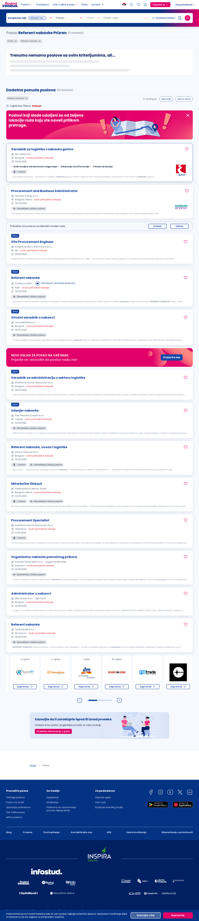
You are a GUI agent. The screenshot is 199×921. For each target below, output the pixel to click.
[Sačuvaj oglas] (187, 149)
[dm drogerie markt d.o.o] (74, 673)
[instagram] (160, 792)
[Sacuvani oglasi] (138, 4)
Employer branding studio (109, 807)
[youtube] (170, 792)
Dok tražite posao (15, 812)
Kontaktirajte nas (81, 832)
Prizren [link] (46, 765)
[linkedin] (190, 792)
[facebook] (151, 792)
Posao (33, 765)
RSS (109, 832)
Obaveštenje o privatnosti (177, 832)
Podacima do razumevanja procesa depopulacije (61, 809)
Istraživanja (52, 802)
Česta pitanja (51, 832)
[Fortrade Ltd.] (135, 673)
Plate (84, 4)
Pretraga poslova (15, 797)
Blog (9, 832)
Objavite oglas (103, 797)
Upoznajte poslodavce (18, 807)
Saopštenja (52, 797)
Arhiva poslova (14, 817)
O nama (27, 832)
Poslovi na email (15, 802)
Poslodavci (42, 4)
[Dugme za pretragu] (187, 18)
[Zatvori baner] (187, 115)
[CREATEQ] (166, 673)
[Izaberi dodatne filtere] (179, 18)
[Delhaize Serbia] (104, 673)
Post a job (100, 802)
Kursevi (95, 4)
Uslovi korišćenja (136, 832)
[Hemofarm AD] (43, 673)
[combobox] (28, 18)
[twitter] (180, 792)
